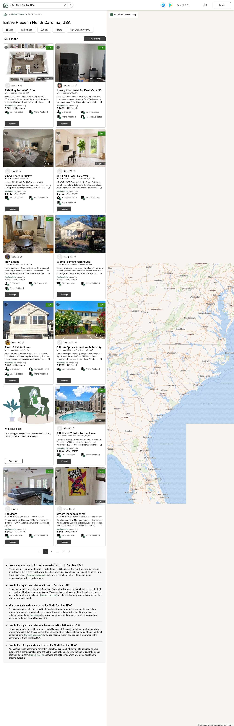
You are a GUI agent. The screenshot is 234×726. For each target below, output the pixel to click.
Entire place (26, 29)
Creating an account (36, 575)
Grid (11, 29)
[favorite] (6, 47)
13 (64, 551)
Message (12, 123)
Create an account (48, 595)
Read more (14, 461)
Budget (44, 29)
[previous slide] (8, 63)
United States (17, 14)
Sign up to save (36, 655)
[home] (5, 14)
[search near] (13, 5)
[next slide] (48, 63)
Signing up (35, 615)
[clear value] (64, 5)
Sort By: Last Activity (80, 29)
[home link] (5, 5)
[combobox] (39, 5)
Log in (222, 5)
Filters (59, 29)
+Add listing (95, 39)
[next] (70, 5)
